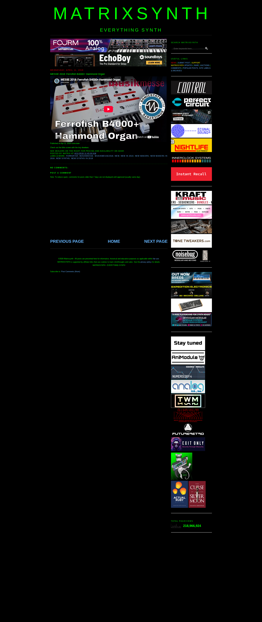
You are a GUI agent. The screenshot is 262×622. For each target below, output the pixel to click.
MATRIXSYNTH (132, 13)
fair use (156, 259)
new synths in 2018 (82, 158)
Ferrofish (72, 156)
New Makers (142, 156)
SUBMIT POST (184, 63)
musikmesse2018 (104, 156)
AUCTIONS (204, 65)
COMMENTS (176, 68)
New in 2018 (127, 156)
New (117, 156)
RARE (196, 65)
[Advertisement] (191, 578)
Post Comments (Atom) (70, 271)
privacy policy (146, 262)
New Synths (63, 158)
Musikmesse (86, 156)
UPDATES (188, 65)
